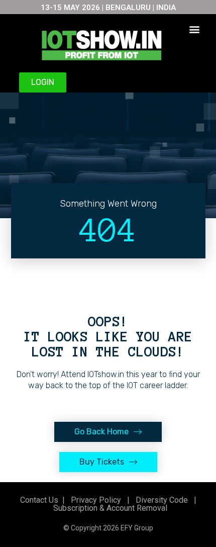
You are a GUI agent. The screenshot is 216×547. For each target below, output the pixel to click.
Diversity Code (160, 500)
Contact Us (39, 500)
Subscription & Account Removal (108, 508)
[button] (194, 29)
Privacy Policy (95, 500)
